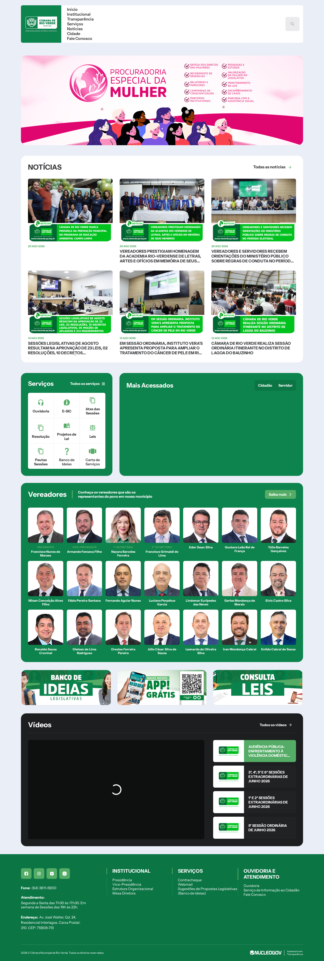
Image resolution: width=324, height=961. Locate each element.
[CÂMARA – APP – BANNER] (162, 687)
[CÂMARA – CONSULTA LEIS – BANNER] (257, 687)
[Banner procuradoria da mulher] (162, 144)
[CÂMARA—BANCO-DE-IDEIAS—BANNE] (66, 687)
